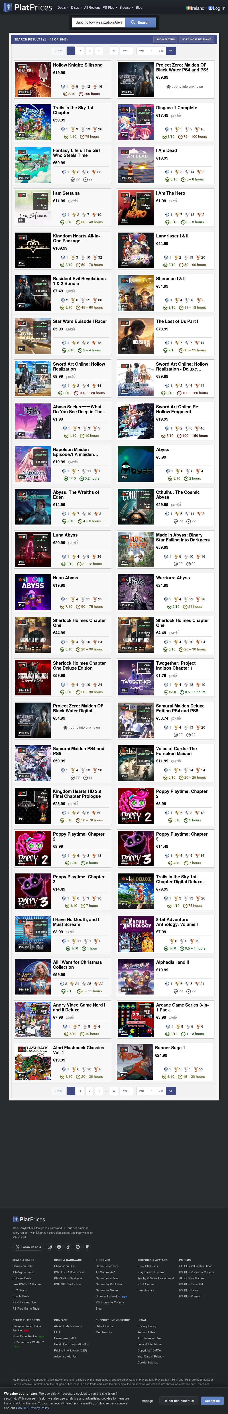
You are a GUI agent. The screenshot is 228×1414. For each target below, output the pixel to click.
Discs (75, 7)
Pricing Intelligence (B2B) (70, 1350)
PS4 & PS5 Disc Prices (69, 1272)
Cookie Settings (148, 1362)
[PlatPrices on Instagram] (49, 1247)
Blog (139, 7)
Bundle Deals (21, 1296)
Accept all (212, 1401)
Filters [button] (165, 39)
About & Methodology (68, 1326)
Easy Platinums (148, 1266)
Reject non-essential (179, 1401)
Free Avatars (146, 1290)
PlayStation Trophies (151, 1272)
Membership (104, 1332)
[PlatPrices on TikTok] (68, 1247)
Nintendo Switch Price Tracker (26, 1328)
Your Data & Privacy (151, 1356)
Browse (125, 7)
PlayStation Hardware (68, 1278)
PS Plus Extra (188, 1290)
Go (170, 50)
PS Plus (108, 7)
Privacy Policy (147, 1326)
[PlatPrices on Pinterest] (77, 1247)
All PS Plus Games (191, 1278)
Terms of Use (146, 1332)
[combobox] (98, 22)
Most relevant (196, 39)
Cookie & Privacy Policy (32, 1408)
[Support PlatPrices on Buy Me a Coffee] (87, 1247)
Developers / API (65, 1338)
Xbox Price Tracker (28, 1336)
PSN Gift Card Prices (68, 1284)
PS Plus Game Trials (26, 1308)
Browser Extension (111, 1296)
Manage (147, 1401)
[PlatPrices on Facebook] (59, 1247)
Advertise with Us (65, 1356)
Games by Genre (107, 1290)
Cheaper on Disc (64, 1266)
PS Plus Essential (191, 1284)
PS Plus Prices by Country (196, 1272)
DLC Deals (19, 1290)
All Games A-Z (105, 1272)
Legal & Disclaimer (150, 1344)
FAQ (57, 1332)
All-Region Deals (23, 1272)
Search (143, 22)
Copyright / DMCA (149, 1350)
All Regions (92, 7)
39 (114, 50)
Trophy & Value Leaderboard (156, 1278)
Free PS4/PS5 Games (26, 1284)
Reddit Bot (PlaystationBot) (71, 1344)
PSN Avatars (146, 1284)
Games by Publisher (109, 1284)
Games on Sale (22, 1266)
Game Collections (107, 1266)
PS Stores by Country (110, 1302)
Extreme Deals (22, 1278)
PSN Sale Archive (24, 1302)
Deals (61, 7)
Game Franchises (107, 1278)
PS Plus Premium (190, 1296)
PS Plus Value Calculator (195, 1266)
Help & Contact (105, 1326)
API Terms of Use (149, 1338)
